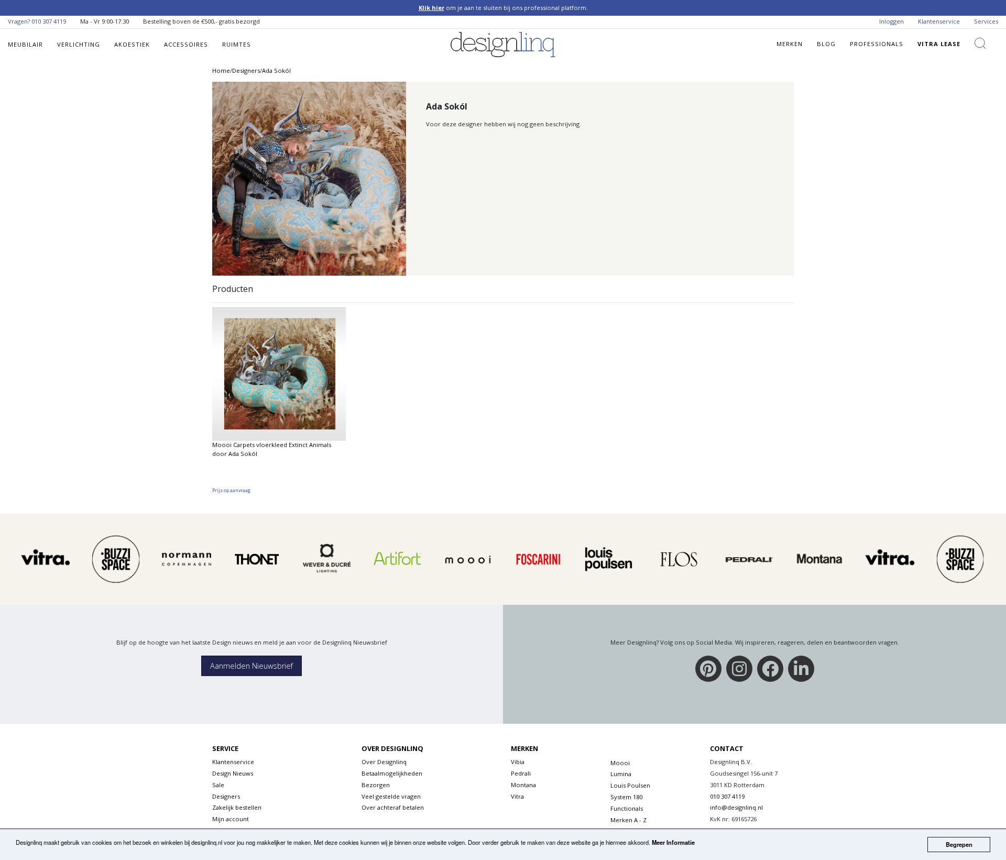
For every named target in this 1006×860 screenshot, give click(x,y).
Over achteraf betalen (393, 807)
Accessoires (186, 44)
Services (986, 21)
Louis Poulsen (630, 785)
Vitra (517, 796)
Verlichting (78, 44)
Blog (826, 44)
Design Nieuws (232, 773)
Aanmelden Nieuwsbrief (251, 666)
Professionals (876, 44)
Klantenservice (939, 21)
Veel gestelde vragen (391, 796)
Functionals (626, 808)
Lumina (620, 774)
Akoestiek (132, 44)
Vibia (517, 762)
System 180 (626, 797)
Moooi (620, 763)
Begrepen (959, 844)
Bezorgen (376, 785)
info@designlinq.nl (736, 807)
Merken (790, 44)
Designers (226, 796)
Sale (218, 785)
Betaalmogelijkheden (392, 773)
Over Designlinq (384, 762)
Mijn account (230, 819)
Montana (523, 785)
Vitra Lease (938, 44)
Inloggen (891, 21)
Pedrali (521, 773)
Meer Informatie (673, 842)
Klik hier (431, 8)
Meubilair (25, 44)
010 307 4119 (48, 21)
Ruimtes (236, 44)
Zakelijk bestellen (236, 807)
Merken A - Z (628, 820)
